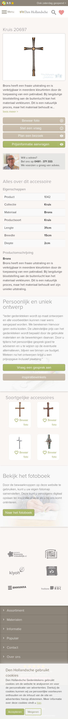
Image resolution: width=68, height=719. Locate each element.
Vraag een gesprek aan (34, 367)
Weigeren (33, 712)
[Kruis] (20, 443)
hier (39, 703)
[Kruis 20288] (48, 443)
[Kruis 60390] (20, 411)
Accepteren (15, 712)
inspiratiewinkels (34, 377)
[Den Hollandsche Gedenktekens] (33, 12)
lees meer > (10, 111)
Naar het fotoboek (18, 512)
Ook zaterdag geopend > (51, 3)
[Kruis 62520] (48, 411)
